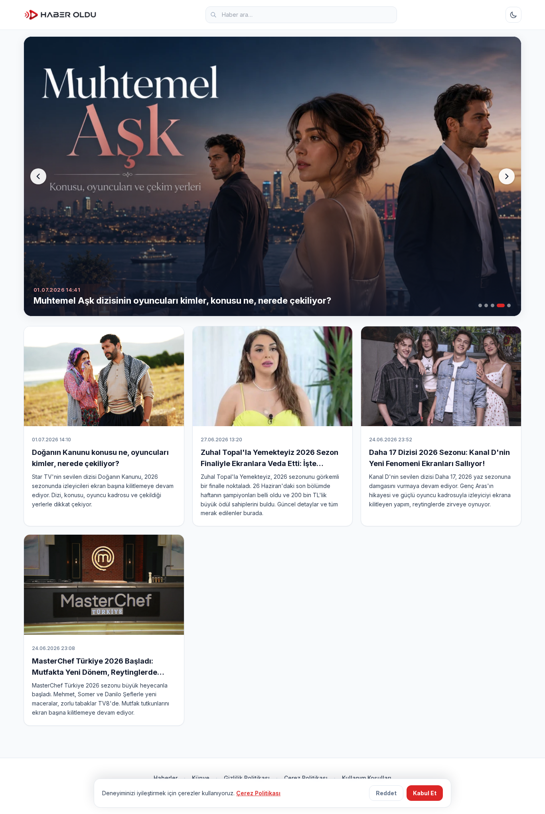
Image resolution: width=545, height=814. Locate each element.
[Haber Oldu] (60, 15)
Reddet (386, 793)
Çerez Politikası (306, 777)
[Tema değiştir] (513, 15)
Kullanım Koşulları (366, 777)
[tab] (480, 305)
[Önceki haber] (38, 176)
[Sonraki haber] (507, 176)
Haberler (166, 777)
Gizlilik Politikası (247, 777)
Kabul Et (424, 793)
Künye (200, 777)
